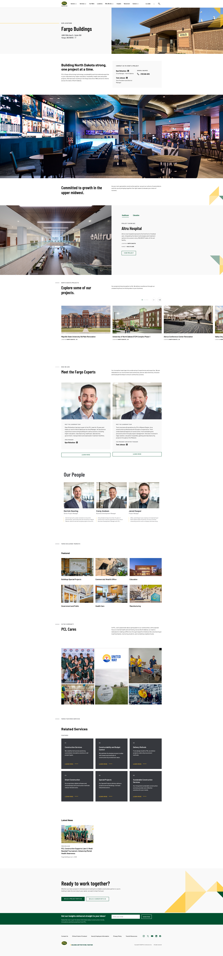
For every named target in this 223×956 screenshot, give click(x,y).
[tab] (125, 216)
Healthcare (125, 215)
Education (136, 215)
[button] (159, 300)
